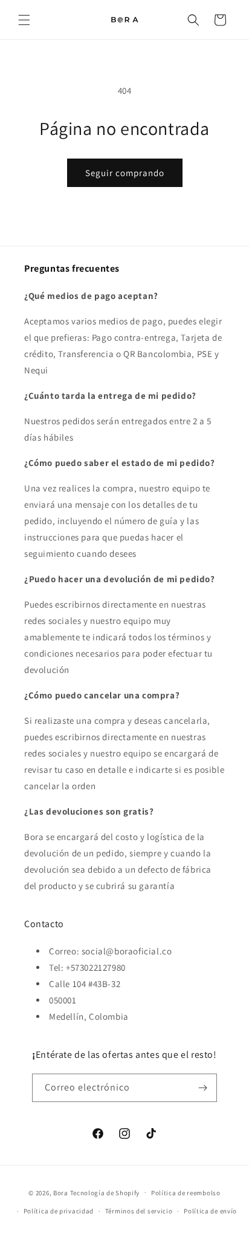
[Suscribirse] (203, 1088)
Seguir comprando (124, 173)
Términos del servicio (139, 1211)
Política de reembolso (186, 1193)
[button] (24, 20)
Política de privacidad (59, 1211)
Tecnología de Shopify (105, 1192)
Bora (60, 1192)
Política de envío (210, 1211)
